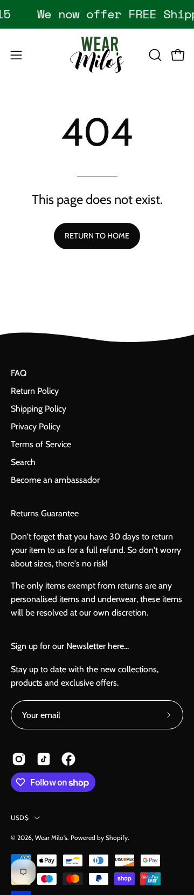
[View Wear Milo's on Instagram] (19, 759)
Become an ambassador (55, 480)
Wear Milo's (51, 837)
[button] (154, 55)
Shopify (117, 837)
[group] (97, 14)
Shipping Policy (38, 409)
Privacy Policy (35, 426)
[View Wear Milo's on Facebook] (68, 759)
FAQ (18, 373)
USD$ (20, 818)
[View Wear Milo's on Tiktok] (44, 759)
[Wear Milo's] (97, 55)
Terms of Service (41, 444)
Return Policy (35, 391)
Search (23, 462)
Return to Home (97, 236)
